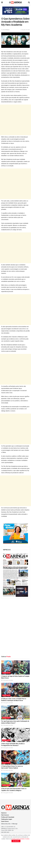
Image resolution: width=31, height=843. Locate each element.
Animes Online (6, 672)
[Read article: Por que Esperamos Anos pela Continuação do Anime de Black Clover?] (15, 712)
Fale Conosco (5, 815)
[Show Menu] (2, 2)
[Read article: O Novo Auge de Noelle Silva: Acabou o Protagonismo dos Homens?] (15, 735)
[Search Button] (29, 2)
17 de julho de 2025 (25, 29)
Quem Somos (5, 821)
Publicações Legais (6, 819)
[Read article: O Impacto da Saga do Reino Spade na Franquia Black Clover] (15, 667)
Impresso (4, 813)
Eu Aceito (16, 841)
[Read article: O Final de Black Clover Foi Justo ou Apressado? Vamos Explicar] (15, 757)
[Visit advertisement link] (15, 11)
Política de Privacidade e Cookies (20, 838)
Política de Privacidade (7, 817)
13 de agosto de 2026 (7, 680)
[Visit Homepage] (15, 2)
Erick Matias (6, 29)
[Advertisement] (15, 120)
